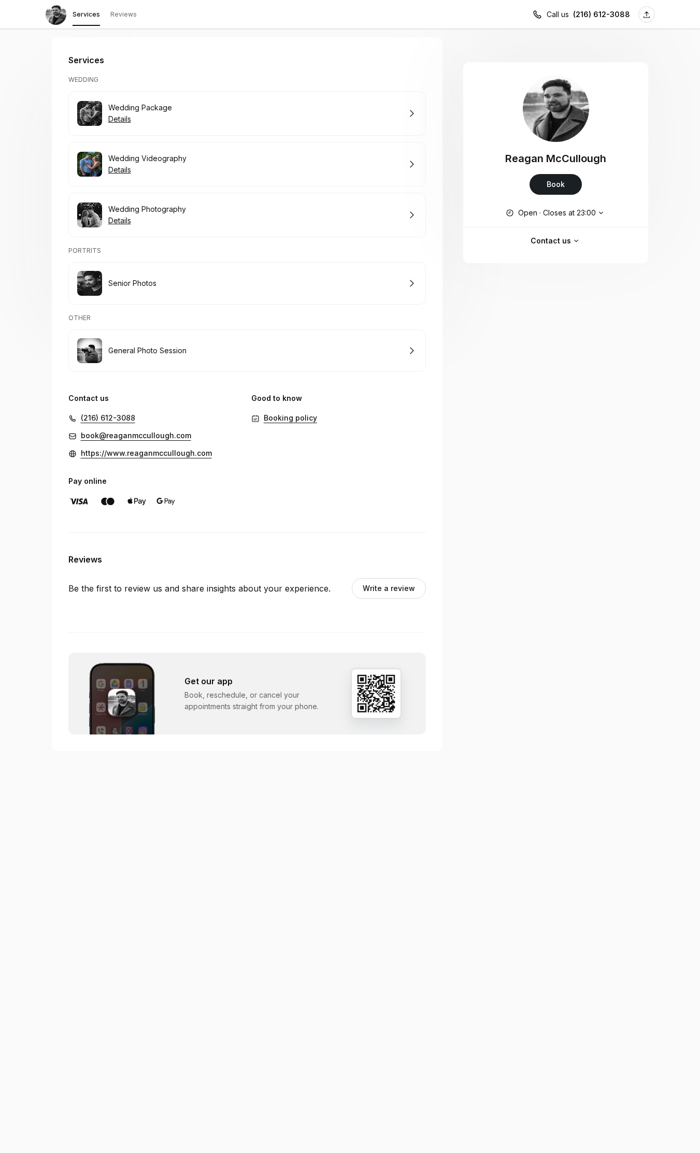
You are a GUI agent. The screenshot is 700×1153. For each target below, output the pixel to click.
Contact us (551, 240)
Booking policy (290, 417)
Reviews (123, 14)
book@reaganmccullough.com (136, 435)
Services (86, 14)
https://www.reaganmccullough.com (146, 453)
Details (119, 118)
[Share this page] (646, 14)
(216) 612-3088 (601, 14)
